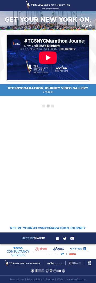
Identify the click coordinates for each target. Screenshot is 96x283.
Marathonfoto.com (76, 279)
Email (72, 238)
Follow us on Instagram (90, 25)
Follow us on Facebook (83, 25)
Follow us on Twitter (87, 25)
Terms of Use (17, 279)
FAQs (60, 279)
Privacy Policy (34, 279)
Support (50, 279)
